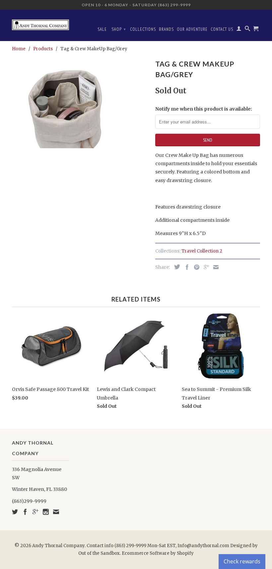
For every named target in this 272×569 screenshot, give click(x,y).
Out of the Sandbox (99, 553)
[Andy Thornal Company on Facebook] (25, 512)
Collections (143, 29)
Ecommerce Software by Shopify (158, 553)
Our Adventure (192, 29)
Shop (118, 29)
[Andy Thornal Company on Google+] (35, 512)
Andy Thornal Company (58, 545)
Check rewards (242, 561)
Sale (102, 29)
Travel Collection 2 (201, 251)
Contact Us (222, 29)
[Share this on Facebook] (185, 267)
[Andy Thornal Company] (40, 22)
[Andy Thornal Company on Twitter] (15, 512)
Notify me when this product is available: (203, 109)
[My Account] (239, 30)
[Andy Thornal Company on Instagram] (46, 512)
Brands (166, 29)
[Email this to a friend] (214, 267)
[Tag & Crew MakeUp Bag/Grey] (80, 102)
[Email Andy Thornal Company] (56, 512)
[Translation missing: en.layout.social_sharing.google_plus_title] (204, 267)
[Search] (247, 30)
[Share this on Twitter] (175, 267)
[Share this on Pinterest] (195, 267)
